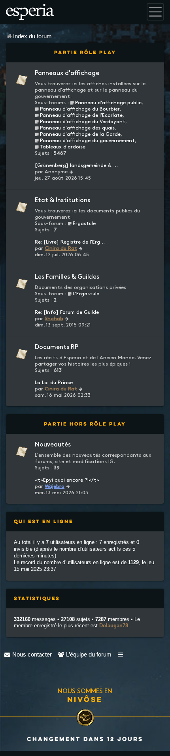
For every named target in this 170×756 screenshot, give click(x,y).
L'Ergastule (86, 293)
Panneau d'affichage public (108, 102)
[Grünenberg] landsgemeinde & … (76, 165)
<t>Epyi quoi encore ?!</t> (67, 480)
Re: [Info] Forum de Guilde (67, 312)
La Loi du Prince (54, 382)
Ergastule (84, 223)
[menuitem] (28, 654)
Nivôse (85, 699)
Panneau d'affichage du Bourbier (80, 109)
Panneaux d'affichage (67, 73)
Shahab (54, 318)
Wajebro (54, 486)
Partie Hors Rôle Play (85, 423)
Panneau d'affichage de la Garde (80, 134)
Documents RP (56, 347)
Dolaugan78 (113, 625)
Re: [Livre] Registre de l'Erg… (70, 242)
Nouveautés (53, 445)
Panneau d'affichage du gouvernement (87, 140)
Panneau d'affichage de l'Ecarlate (81, 115)
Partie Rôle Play (85, 52)
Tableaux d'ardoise (62, 146)
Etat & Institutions (62, 200)
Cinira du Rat (61, 248)
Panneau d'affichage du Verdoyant (82, 121)
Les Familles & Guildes (67, 277)
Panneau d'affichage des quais (77, 128)
